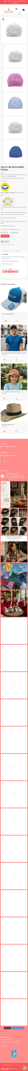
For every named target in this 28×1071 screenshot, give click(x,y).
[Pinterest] (9, 271)
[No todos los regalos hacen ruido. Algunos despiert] (14, 903)
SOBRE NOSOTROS (21, 1)
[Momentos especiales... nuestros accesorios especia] (14, 767)
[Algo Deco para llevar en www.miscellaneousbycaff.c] (14, 685)
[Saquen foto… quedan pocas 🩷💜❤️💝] (14, 821)
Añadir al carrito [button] (8, 360)
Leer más (9, 321)
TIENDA (5, 1)
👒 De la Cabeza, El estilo (9, 244)
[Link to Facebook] (22, 1067)
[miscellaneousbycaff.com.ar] (11, 11)
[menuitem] (16, 9)
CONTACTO (10, 1)
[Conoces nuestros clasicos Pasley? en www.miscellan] (14, 576)
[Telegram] (17, 271)
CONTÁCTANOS (4, 1044)
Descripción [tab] (4, 251)
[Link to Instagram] (20, 1067)
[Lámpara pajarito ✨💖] (14, 876)
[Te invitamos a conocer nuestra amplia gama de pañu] (14, 712)
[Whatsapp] (11, 271)
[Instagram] (14, 271)
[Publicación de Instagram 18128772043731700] (14, 740)
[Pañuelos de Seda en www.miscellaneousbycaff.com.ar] (14, 658)
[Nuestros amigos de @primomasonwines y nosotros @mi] (14, 930)
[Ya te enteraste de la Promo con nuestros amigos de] (14, 1012)
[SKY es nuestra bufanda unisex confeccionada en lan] (14, 603)
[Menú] (19, 13)
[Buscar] (16, 9)
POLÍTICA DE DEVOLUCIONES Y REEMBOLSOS (10, 1042)
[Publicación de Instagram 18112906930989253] (14, 549)
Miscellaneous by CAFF (10, 446)
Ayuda (18, 229)
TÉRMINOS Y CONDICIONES (6, 1039)
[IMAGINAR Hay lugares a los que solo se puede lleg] (14, 849)
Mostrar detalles (20, 321)
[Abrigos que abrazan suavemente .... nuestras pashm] (14, 958)
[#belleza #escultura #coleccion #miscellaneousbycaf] (14, 985)
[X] (6, 271)
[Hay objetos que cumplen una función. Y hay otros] (14, 794)
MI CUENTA (15, 1)
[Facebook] (3, 271)
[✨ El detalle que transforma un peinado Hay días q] (14, 521)
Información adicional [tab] (14, 251)
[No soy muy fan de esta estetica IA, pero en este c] (14, 494)
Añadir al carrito (5, 236)
